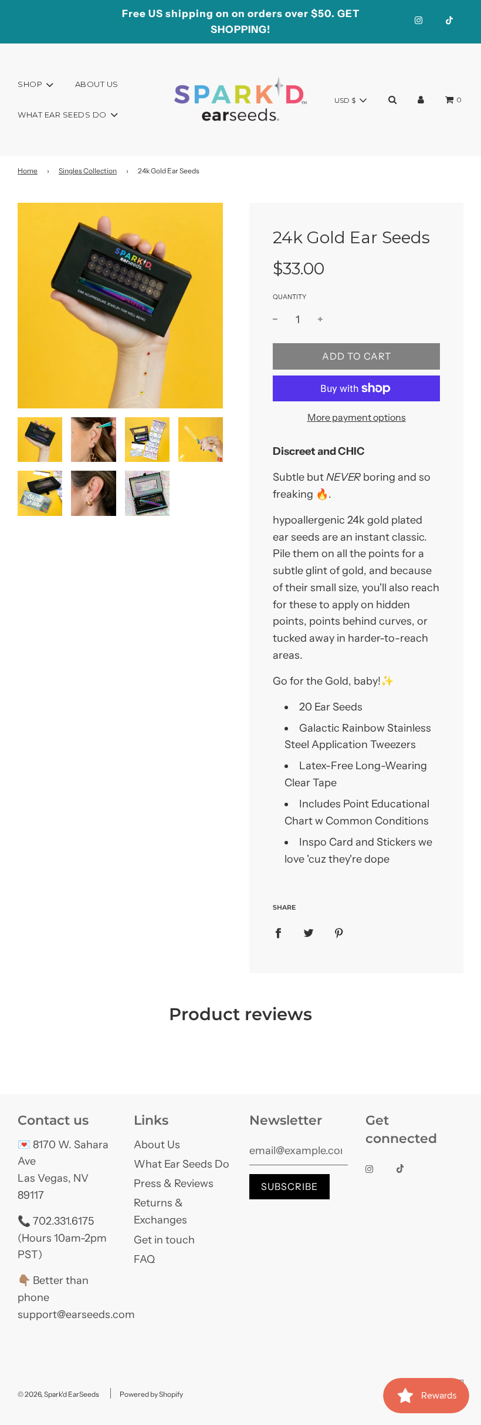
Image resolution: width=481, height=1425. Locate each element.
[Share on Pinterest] (339, 932)
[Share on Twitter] (308, 932)
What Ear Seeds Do (181, 1164)
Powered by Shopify (151, 1394)
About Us (96, 84)
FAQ (144, 1259)
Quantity (289, 297)
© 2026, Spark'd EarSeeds (58, 1394)
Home (28, 170)
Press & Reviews (174, 1183)
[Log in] (421, 99)
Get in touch (164, 1239)
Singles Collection (88, 170)
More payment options (356, 417)
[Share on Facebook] (278, 932)
